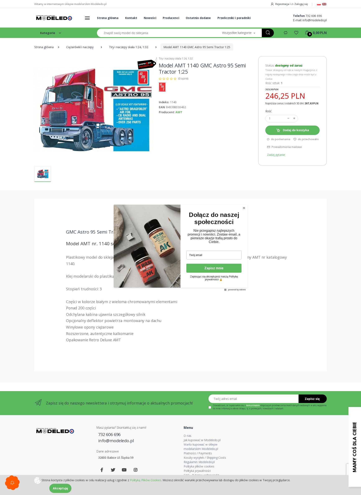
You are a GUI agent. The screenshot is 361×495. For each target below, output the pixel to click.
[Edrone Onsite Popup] (180, 247)
